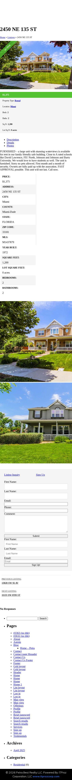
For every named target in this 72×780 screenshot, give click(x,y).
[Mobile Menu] (62, 6)
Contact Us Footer (23, 660)
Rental (17, 100)
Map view (18, 699)
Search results (20, 720)
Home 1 (17, 684)
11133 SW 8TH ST (11, 593)
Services (17, 726)
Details (10, 142)
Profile (16, 708)
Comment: (9, 513)
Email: (7, 500)
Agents (17, 642)
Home (2, 37)
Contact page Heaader (25, 654)
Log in (16, 693)
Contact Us (19, 657)
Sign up (17, 729)
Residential (19, 764)
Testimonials (20, 736)
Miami (13, 106)
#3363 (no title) (21, 633)
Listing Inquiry (12, 474)
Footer (16, 663)
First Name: (10, 481)
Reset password (21, 714)
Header (17, 672)
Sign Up (40, 474)
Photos (10, 145)
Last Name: (10, 491)
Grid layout (19, 666)
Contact (17, 651)
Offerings (18, 705)
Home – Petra (27, 648)
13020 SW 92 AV (11, 581)
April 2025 (19, 750)
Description (13, 139)
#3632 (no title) (21, 636)
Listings (11, 37)
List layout (19, 687)
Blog (16, 645)
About (16, 639)
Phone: (8, 507)
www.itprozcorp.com (46, 776)
